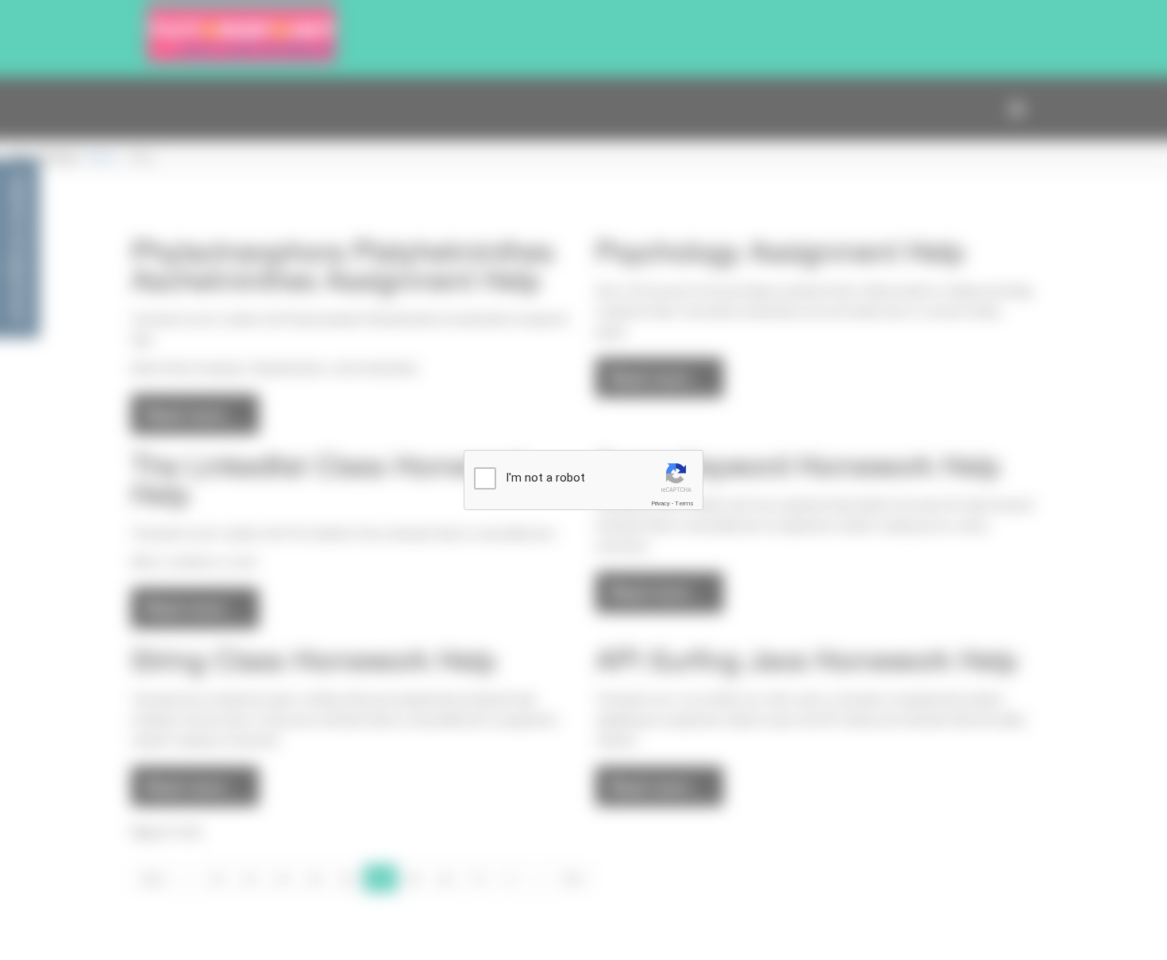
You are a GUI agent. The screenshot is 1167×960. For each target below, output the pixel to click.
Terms (684, 503)
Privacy (660, 503)
